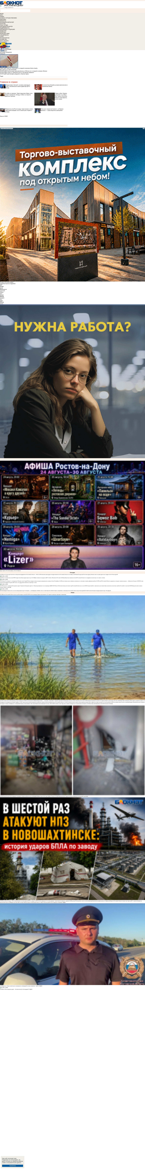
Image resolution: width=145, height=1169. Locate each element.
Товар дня (2, 53)
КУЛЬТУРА (3, 23)
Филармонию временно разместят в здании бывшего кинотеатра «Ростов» (102, 700)
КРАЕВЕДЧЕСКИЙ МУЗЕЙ (7, 22)
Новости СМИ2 (4, 116)
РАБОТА (9, 43)
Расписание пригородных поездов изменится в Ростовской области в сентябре (57, 574)
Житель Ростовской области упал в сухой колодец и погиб (14, 594)
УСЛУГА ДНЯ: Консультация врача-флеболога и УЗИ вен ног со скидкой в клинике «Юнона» (23, 71)
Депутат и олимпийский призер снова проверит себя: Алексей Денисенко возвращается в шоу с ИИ (31, 703)
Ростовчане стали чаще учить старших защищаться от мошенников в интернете (70, 703)
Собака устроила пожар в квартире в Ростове (74, 700)
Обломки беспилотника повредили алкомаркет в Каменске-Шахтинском (16, 796)
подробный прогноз (5, 283)
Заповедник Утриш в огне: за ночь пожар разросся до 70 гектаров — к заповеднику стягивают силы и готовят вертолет (26, 590)
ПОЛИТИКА (3, 32)
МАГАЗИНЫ (8, 49)
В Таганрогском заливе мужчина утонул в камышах (12, 700)
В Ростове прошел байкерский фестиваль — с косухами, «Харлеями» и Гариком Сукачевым (44, 700)
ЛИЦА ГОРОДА (4, 25)
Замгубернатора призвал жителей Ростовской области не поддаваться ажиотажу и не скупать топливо (84, 577)
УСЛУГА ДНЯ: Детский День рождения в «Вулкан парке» (14, 74)
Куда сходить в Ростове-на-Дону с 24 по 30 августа (10, 570)
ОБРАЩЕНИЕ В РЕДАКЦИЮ (7, 29)
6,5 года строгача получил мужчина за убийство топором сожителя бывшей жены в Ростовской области (42, 702)
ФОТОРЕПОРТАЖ (4, 38)
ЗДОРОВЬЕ (3, 19)
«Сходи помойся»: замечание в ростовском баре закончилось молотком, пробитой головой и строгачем (108, 585)
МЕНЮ (2, 13)
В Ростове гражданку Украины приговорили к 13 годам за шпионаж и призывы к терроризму (47, 594)
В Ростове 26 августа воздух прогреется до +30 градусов (99, 590)
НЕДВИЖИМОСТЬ (4, 28)
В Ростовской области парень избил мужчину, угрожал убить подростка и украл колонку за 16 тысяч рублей (88, 702)
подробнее (12, 283)
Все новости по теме (5, 69)
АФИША (2, 16)
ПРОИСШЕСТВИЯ (4, 33)
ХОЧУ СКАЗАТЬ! (4, 40)
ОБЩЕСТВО (3, 30)
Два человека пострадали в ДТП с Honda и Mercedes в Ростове (47, 577)
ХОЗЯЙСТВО (3, 39)
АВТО (1, 15)
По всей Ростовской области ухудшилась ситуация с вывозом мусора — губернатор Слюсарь (117, 581)
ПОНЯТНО (12, 1165)
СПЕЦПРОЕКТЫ (4, 35)
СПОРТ (2, 36)
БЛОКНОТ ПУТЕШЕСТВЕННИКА (8, 18)
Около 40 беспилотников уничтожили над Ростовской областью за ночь (69, 585)
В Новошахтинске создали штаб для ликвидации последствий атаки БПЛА (73, 796)
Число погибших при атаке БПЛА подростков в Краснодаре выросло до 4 (17, 577)
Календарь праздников (6, 52)
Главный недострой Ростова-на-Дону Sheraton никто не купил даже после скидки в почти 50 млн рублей (96, 574)
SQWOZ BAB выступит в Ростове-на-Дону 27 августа (44, 796)
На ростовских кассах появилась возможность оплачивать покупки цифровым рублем (79, 581)
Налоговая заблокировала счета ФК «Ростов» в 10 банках (101, 703)
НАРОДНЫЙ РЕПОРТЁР (6, 26)
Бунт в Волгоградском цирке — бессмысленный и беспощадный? (15, 989)
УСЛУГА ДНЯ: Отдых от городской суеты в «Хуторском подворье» (17, 72)
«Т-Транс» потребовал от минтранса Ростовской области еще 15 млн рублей (69, 590)
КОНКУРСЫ (3, 20)
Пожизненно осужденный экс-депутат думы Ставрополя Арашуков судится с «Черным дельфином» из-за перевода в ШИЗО (27, 585)
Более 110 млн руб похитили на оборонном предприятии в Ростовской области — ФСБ (20, 574)
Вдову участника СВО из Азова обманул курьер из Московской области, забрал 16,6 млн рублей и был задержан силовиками (36, 902)
